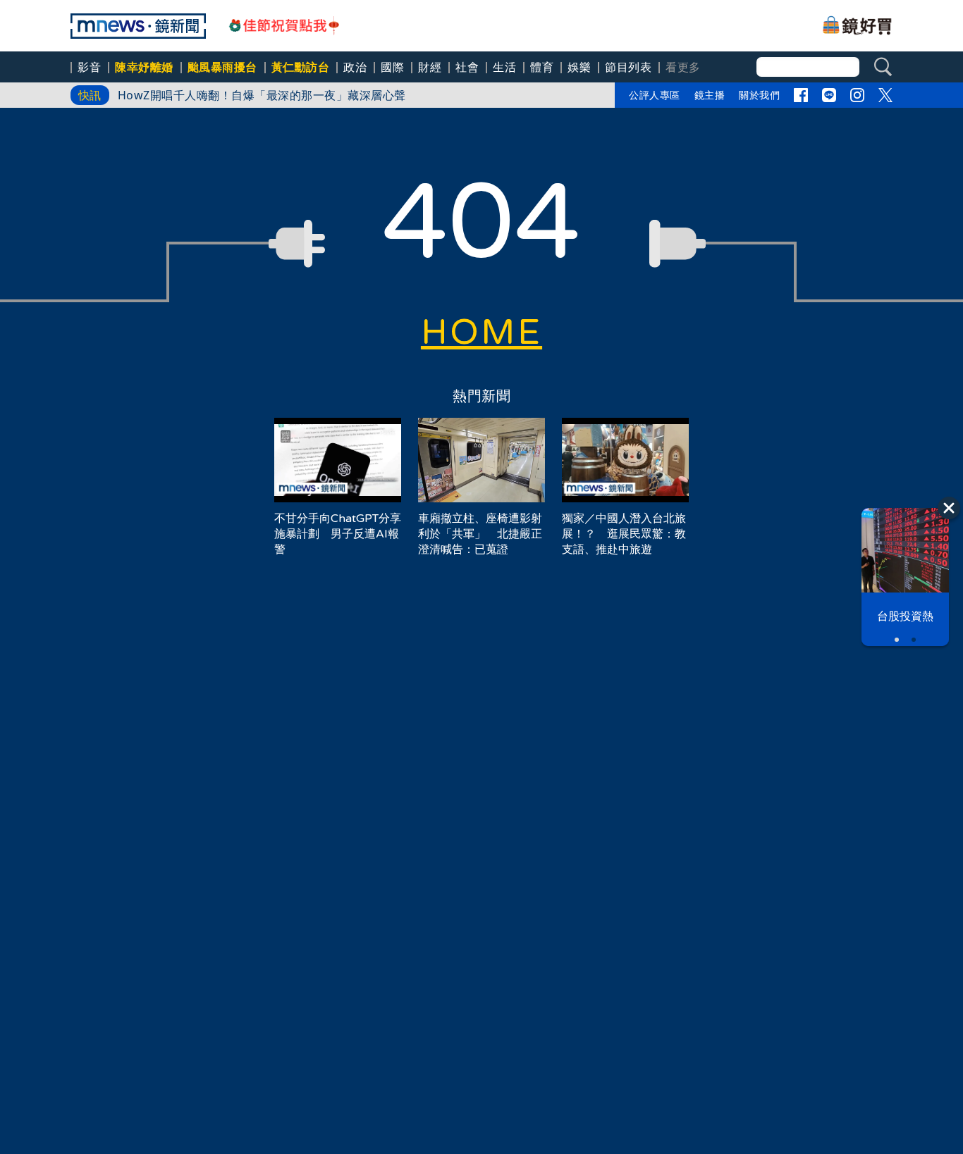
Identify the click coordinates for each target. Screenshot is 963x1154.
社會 (467, 67)
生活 (504, 67)
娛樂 (579, 67)
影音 (89, 67)
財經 (429, 67)
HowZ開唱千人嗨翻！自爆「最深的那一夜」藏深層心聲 (268, 95)
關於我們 (759, 94)
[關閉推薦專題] (949, 508)
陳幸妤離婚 (144, 67)
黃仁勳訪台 (300, 67)
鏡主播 (709, 94)
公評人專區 (654, 94)
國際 (392, 67)
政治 (355, 67)
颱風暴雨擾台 (222, 67)
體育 (541, 67)
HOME (481, 332)
